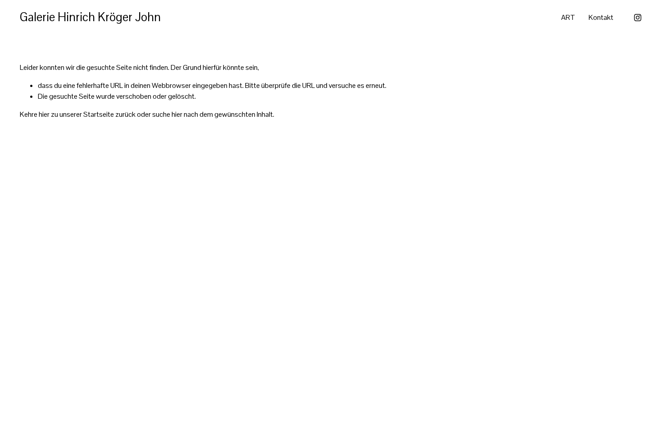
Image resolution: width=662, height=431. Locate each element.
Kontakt (601, 17)
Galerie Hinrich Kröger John (90, 17)
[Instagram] (637, 17)
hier (44, 114)
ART (568, 17)
